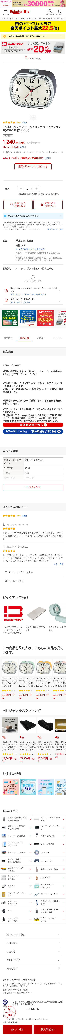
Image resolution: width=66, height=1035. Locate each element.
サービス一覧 (8, 1019)
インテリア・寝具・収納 (20, 18)
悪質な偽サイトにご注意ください (17, 993)
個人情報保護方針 (10, 1022)
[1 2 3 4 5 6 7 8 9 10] (28, 189)
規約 (61, 229)
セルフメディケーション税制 (15, 990)
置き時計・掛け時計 (43, 18)
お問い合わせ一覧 (23, 1019)
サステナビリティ (40, 1019)
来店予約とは (53, 229)
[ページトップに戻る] (61, 1024)
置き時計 (60, 18)
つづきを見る (31, 487)
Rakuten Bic (19, 12)
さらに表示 (58, 564)
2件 (24, 516)
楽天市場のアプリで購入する (33, 166)
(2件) (24, 122)
